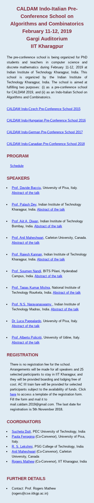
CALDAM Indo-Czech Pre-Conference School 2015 (43, 109)
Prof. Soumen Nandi (26, 271)
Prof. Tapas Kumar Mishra (31, 287)
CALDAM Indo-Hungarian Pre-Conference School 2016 (46, 120)
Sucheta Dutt (21, 431)
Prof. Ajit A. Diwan (25, 221)
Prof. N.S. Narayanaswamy (32, 304)
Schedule (17, 166)
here (13, 394)
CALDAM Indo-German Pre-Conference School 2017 (45, 132)
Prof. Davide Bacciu (26, 188)
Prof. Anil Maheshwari (27, 238)
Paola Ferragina (23, 436)
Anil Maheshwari (24, 451)
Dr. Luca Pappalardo (26, 321)
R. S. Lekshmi (22, 446)
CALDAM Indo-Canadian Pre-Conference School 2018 (46, 144)
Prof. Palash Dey (24, 204)
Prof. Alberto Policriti (27, 337)
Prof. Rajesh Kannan (27, 254)
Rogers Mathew (23, 461)
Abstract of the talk (26, 193)
